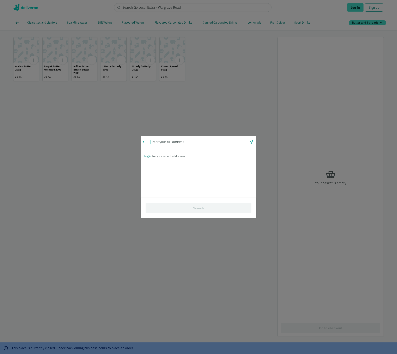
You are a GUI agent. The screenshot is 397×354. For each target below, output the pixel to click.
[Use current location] (251, 142)
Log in (148, 156)
